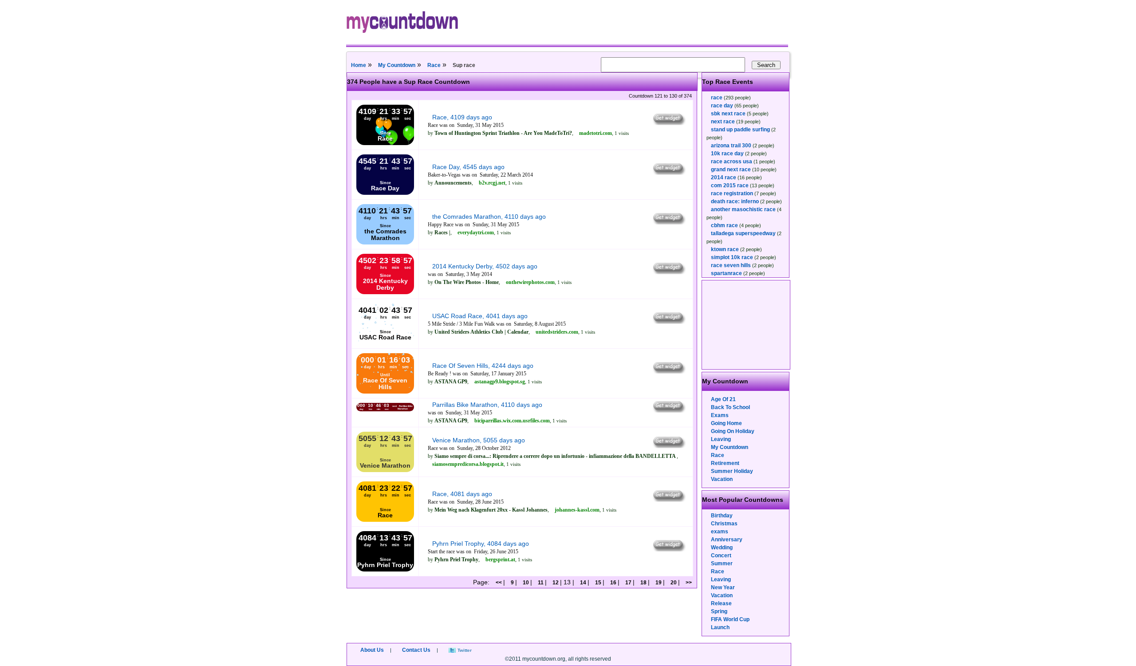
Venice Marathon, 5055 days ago (478, 440)
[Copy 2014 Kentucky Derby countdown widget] (668, 272)
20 (673, 582)
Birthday (722, 515)
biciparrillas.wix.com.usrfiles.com (512, 421)
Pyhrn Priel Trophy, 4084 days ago (480, 543)
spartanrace (726, 273)
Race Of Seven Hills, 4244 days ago (482, 365)
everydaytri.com (476, 232)
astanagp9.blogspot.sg (499, 381)
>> (688, 582)
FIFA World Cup (730, 619)
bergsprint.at (500, 559)
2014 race (723, 177)
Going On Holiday (732, 431)
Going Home (726, 423)
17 (628, 582)
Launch (720, 627)
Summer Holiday (732, 471)
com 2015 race (730, 185)
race (716, 98)
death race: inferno (735, 201)
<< (499, 582)
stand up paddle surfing (740, 129)
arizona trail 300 (731, 145)
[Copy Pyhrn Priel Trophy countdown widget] (668, 549)
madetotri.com (595, 133)
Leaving (721, 439)
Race (434, 65)
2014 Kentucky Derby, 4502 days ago (484, 266)
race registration (732, 193)
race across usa (731, 161)
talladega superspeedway (743, 233)
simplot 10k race (732, 257)
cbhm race (724, 225)
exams (719, 531)
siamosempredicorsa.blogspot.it (468, 464)
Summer (722, 563)
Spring (719, 611)
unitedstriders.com (557, 332)
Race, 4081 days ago (462, 493)
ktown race (725, 249)
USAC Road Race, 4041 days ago (480, 315)
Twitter (465, 650)
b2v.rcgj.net (492, 183)
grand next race (731, 169)
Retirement (725, 463)
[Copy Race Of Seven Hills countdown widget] (668, 371)
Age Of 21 (723, 399)
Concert (721, 555)
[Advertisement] (746, 324)
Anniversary (726, 539)
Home (358, 65)
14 (583, 582)
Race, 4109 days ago (462, 117)
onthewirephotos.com (530, 282)
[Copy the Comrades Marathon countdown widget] (668, 222)
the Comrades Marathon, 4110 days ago (489, 216)
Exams (720, 415)
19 (658, 582)
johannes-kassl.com (577, 510)
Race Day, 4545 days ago (468, 166)
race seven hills (731, 265)
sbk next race (728, 113)
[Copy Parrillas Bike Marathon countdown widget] (668, 410)
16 (613, 582)
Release (721, 603)
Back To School (730, 407)
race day (722, 105)
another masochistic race (743, 209)
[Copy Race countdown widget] (668, 122)
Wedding (722, 547)
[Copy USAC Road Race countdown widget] (668, 321)
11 (540, 582)
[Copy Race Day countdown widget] (668, 172)
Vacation (722, 479)
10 (525, 582)
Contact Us (416, 650)
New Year (723, 587)
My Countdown (396, 65)
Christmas (724, 523)
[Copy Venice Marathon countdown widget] (668, 445)
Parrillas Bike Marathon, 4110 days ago (487, 404)
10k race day (727, 153)
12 (555, 582)
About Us (372, 650)
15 (598, 582)
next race (723, 121)
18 (643, 582)
